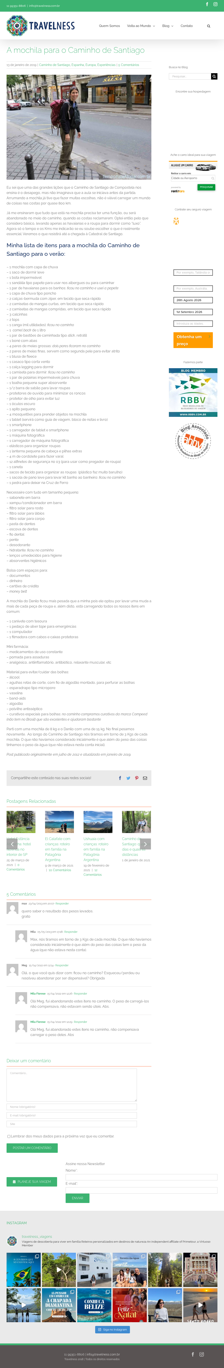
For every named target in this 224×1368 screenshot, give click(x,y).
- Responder (61, 903)
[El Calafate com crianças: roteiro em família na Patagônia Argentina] (59, 821)
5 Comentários (128, 65)
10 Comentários (60, 870)
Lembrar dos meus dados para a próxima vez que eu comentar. (62, 1136)
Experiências (106, 65)
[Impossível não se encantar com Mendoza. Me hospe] (165, 1305)
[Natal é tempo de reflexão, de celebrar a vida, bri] (130, 1305)
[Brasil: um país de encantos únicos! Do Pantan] (24, 1270)
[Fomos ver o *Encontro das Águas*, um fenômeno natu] (130, 1270)
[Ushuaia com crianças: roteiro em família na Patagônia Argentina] (98, 821)
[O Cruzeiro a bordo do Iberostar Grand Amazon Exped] (59, 1270)
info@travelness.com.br (44, 5)
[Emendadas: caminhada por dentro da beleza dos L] (200, 1305)
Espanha (78, 65)
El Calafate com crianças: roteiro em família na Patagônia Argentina (57, 849)
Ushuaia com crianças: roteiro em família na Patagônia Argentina (96, 849)
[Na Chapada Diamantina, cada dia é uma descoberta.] (59, 1305)
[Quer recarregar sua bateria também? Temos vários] (24, 1305)
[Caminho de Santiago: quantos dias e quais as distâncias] (136, 821)
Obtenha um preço (189, 340)
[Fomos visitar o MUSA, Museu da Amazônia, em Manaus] (165, 1270)
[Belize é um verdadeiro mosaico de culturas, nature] (94, 1305)
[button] (208, 25)
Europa (91, 65)
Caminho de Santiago (54, 65)
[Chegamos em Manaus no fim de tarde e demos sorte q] (200, 1270)
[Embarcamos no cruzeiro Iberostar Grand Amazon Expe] (94, 1270)
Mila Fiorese (38, 993)
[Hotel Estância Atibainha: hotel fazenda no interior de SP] (21, 821)
